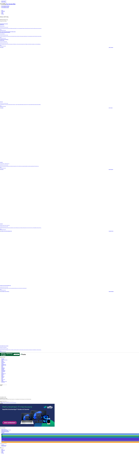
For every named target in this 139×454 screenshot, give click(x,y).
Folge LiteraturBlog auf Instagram (5, 5)
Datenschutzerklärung (3, 445)
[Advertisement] (21, 391)
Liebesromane (3, 371)
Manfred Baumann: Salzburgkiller (5, 431)
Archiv (2, 12)
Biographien (2, 358)
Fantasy (2, 363)
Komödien (2, 369)
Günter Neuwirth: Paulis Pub (4, 430)
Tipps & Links (3, 11)
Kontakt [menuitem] (2, 452)
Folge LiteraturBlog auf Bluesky (5, 7)
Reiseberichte (3, 376)
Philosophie (2, 374)
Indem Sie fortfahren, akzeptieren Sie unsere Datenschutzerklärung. (8, 402)
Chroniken (2, 359)
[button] (2, 435)
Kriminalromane (3, 370)
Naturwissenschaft (3, 373)
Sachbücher (2, 377)
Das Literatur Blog (10, 4)
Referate (2, 375)
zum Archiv (2, 432)
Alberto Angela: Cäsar (4, 429)
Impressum (2, 444)
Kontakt (2, 13)
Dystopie (2, 361)
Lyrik (2, 372)
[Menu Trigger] (1, 447)
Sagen (2, 378)
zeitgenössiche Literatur (4, 381)
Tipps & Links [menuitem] (3, 450)
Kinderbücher (3, 368)
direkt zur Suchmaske (3, 2)
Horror (2, 366)
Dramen (2, 360)
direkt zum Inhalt (3, 1)
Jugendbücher (3, 367)
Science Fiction (3, 379)
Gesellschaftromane (3, 364)
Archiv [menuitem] (2, 451)
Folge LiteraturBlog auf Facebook (5, 6)
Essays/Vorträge (3, 362)
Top (0, 447)
